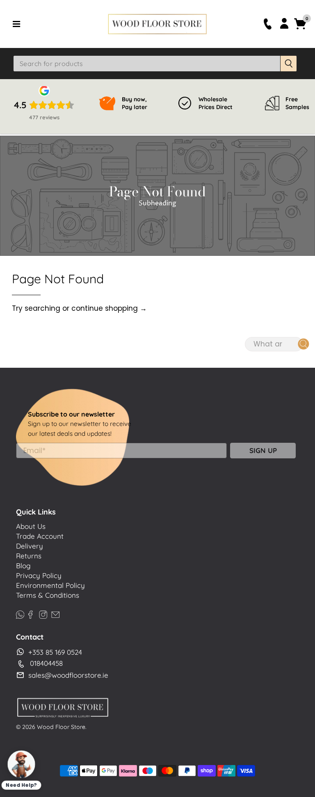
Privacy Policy (39, 575)
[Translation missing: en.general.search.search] (289, 63)
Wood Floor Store (61, 727)
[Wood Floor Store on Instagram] (43, 613)
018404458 (46, 663)
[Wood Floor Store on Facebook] (30, 613)
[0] (300, 28)
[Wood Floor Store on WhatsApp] (20, 613)
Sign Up (263, 450)
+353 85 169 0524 (55, 652)
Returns (28, 555)
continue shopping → (109, 308)
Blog (23, 565)
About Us (31, 526)
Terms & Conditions (47, 595)
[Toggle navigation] (57, 23)
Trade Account (40, 536)
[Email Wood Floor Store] (55, 613)
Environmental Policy (50, 585)
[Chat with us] (21, 764)
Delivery (29, 546)
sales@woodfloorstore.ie (68, 675)
